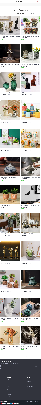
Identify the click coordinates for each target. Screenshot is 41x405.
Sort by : (28, 13)
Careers (8, 384)
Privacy (35, 401)
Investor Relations (10, 391)
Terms (33, 401)
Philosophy (9, 396)
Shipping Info (29, 381)
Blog (7, 381)
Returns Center (29, 384)
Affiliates (8, 389)
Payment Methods (30, 386)
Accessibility (38, 401)
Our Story (8, 379)
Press (8, 386)
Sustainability (9, 394)
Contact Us (29, 379)
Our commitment (23, 369)
